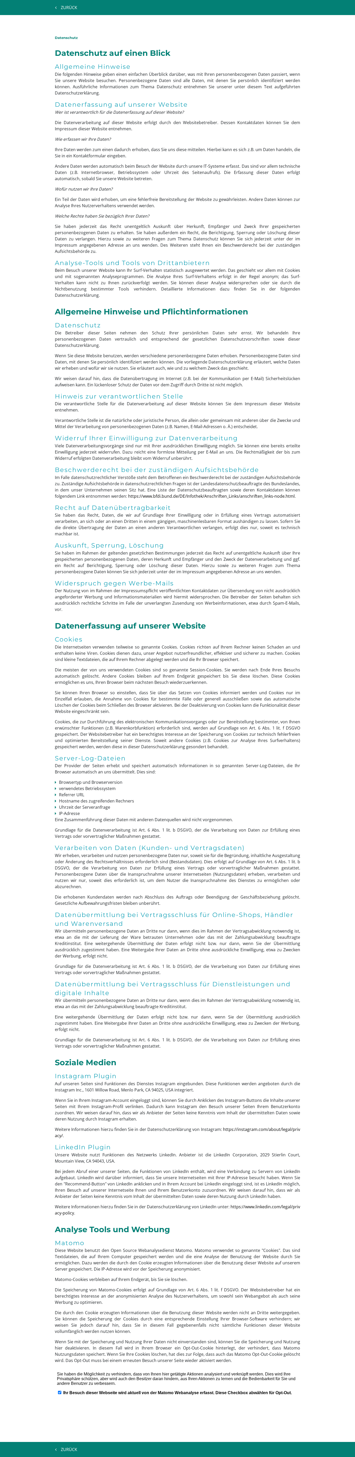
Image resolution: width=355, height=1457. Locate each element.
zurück (69, 7)
